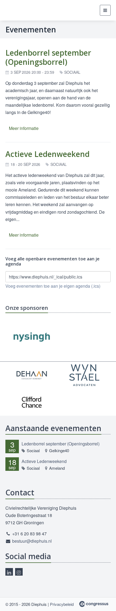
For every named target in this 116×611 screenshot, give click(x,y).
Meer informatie (24, 128)
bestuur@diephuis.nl (32, 541)
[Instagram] (19, 572)
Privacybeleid (62, 604)
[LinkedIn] (9, 572)
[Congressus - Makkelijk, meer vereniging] (94, 604)
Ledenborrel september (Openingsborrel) (48, 57)
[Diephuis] (15, 10)
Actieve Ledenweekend (47, 154)
